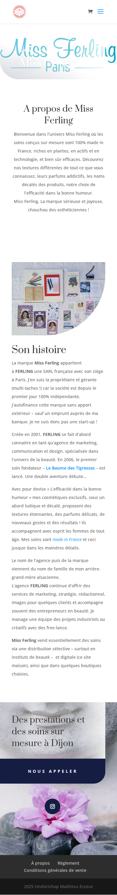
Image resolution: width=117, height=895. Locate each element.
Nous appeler (53, 771)
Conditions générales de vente (55, 870)
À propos (40, 863)
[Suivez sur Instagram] (52, 806)
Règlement (69, 863)
